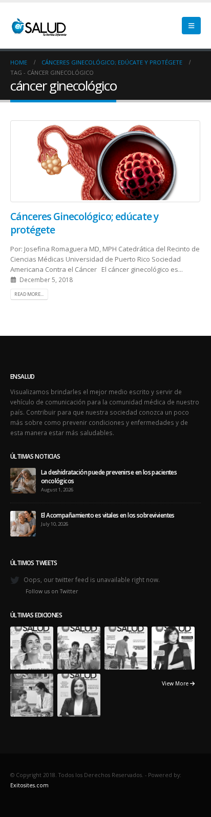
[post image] (105, 161)
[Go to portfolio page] (31, 647)
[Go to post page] (23, 480)
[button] (191, 25)
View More (176, 683)
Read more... (29, 294)
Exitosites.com (29, 785)
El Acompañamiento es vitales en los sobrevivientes (108, 515)
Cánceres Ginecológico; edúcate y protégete (84, 222)
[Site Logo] (38, 25)
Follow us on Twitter (52, 591)
